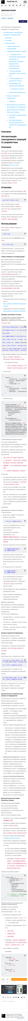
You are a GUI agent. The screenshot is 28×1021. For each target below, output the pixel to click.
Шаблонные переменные (17, 92)
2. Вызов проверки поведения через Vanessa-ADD (17, 73)
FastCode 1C (12, 1)
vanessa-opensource (6, 15)
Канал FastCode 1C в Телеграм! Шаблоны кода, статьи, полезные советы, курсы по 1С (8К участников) (15, 1016)
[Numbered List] (10, 997)
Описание (8, 38)
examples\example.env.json (11, 838)
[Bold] (3, 997)
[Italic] (5, 997)
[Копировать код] (25, 199)
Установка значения (17, 89)
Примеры (12, 101)
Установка (8, 40)
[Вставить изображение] (16, 997)
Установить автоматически (19, 979)
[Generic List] (8, 997)
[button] (3, 989)
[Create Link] (13, 997)
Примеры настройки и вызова (16, 51)
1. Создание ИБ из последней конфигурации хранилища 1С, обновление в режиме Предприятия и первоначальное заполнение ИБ (17, 61)
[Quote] (22, 997)
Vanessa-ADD (14, 165)
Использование (10, 43)
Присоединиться (21, 1018)
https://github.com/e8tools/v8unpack (14, 311)
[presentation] (14, 1001)
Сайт (23, 21)
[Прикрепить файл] (18, 997)
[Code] (24, 997)
